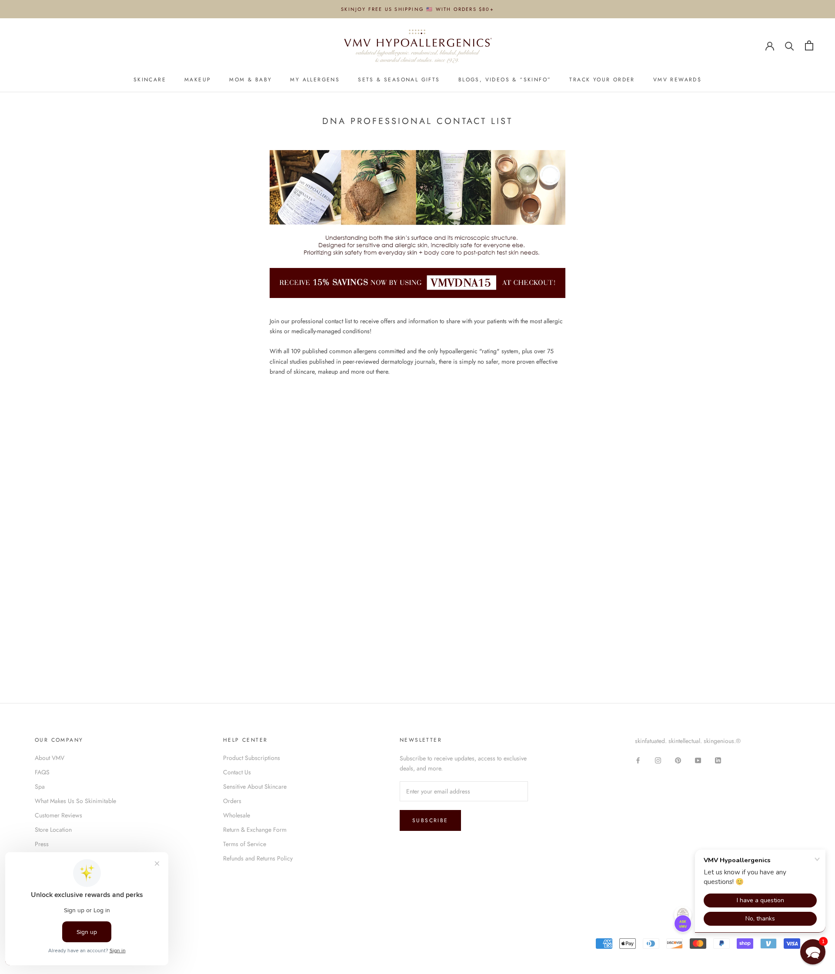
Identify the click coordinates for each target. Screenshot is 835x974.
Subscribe (430, 820)
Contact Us (237, 772)
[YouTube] (698, 760)
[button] (812, 951)
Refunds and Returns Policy (258, 858)
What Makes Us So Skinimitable (75, 801)
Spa (40, 786)
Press (42, 844)
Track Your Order (602, 80)
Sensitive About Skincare (255, 786)
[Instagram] (658, 760)
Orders (232, 801)
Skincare (150, 80)
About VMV (49, 757)
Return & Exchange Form (255, 829)
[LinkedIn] (718, 760)
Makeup (197, 80)
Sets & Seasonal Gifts (399, 80)
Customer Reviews (58, 815)
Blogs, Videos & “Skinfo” (504, 80)
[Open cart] (809, 45)
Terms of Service (244, 844)
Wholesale (236, 815)
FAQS (42, 772)
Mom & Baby (250, 80)
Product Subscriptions (251, 757)
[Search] (789, 45)
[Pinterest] (678, 760)
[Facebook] (638, 760)
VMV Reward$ (677, 80)
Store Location (53, 829)
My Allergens (315, 80)
